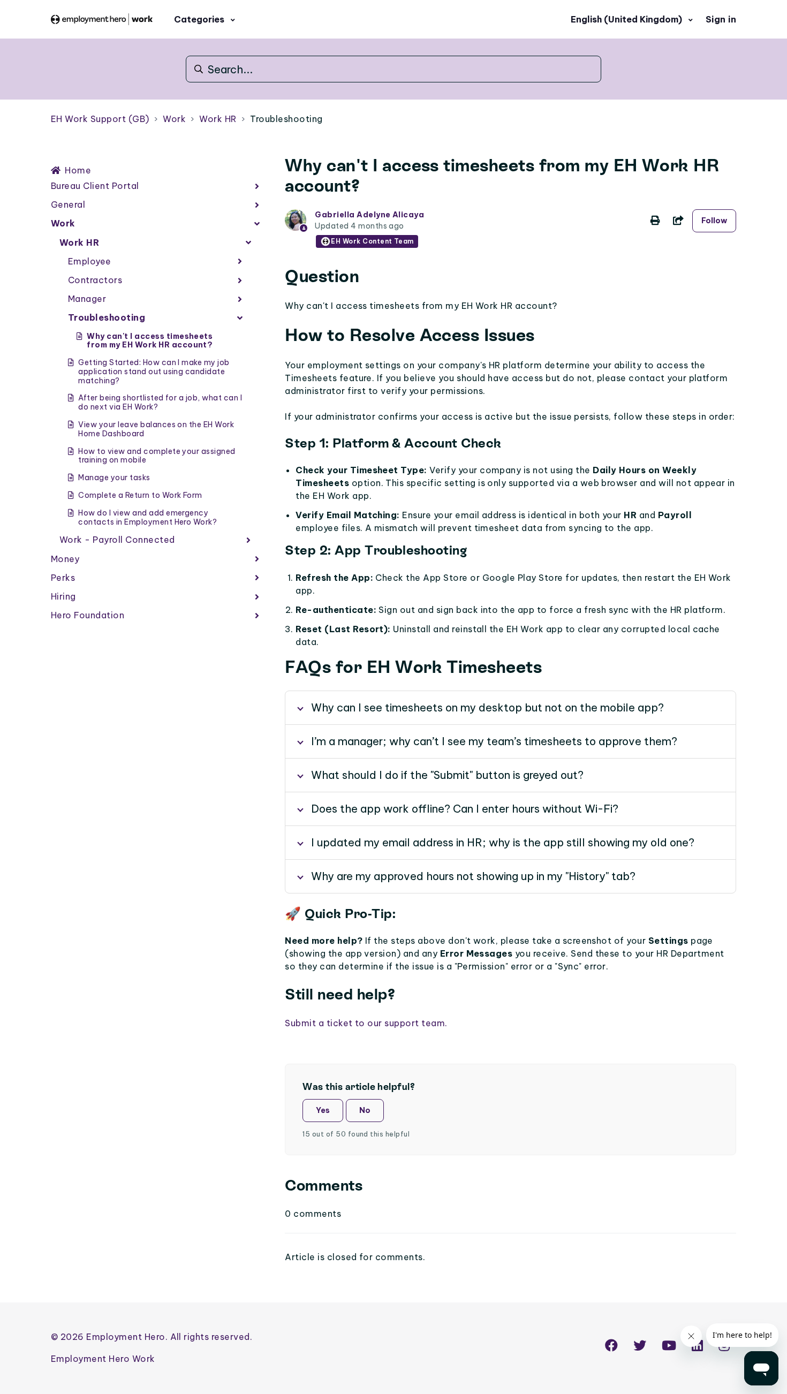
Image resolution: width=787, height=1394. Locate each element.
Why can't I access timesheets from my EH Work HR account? (150, 340)
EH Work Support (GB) (100, 118)
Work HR (217, 118)
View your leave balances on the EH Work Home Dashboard (156, 429)
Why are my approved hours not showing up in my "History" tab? (473, 876)
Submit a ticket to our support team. (366, 1023)
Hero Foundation (87, 615)
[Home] (102, 19)
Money (65, 559)
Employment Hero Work (103, 1358)
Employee (89, 261)
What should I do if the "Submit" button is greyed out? (447, 775)
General (68, 204)
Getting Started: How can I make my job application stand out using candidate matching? (153, 371)
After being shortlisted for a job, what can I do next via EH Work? (160, 402)
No (364, 1110)
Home (78, 170)
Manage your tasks (114, 477)
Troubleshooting (286, 118)
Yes (323, 1110)
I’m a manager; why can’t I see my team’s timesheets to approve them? (494, 741)
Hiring (63, 596)
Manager (87, 298)
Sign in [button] (721, 19)
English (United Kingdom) (627, 19)
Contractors (95, 280)
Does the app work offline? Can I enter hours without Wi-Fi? (464, 808)
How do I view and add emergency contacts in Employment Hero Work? (147, 517)
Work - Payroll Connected (117, 539)
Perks (63, 577)
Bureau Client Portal (95, 185)
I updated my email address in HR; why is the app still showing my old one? (502, 842)
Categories (200, 19)
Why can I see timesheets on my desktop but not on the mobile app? (487, 707)
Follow (714, 220)
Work (174, 118)
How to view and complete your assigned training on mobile (156, 455)
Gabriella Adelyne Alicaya (369, 214)
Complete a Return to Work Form (140, 495)
